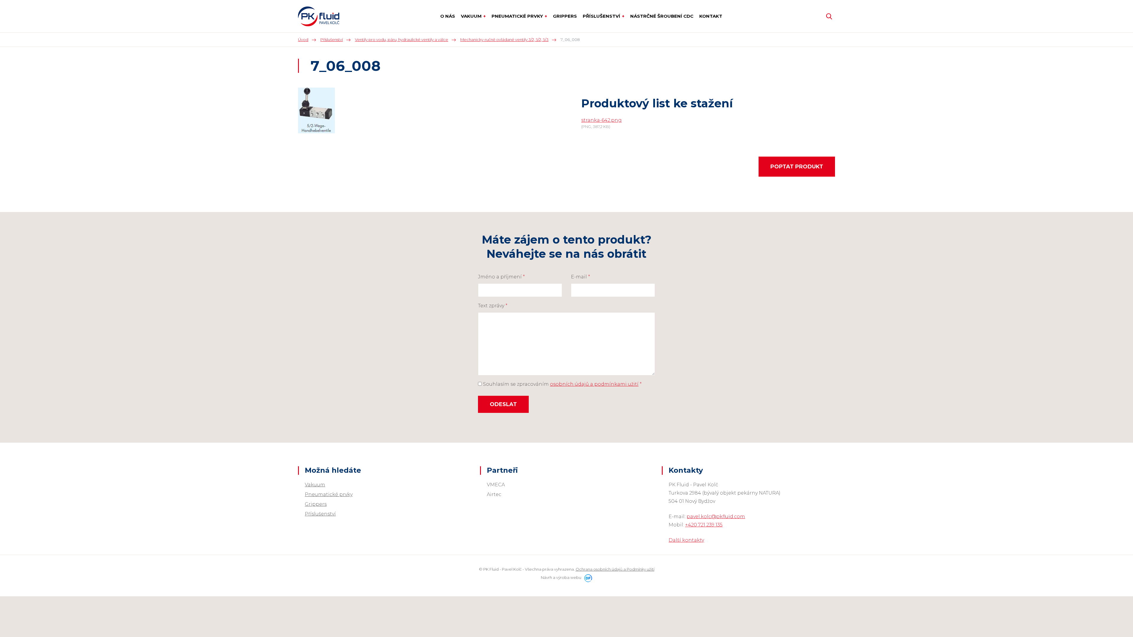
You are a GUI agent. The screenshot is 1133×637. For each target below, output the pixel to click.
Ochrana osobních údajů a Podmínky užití (615, 569)
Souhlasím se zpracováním (562, 384)
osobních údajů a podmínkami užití (594, 384)
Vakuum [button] (472, 16)
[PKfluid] (318, 16)
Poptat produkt (796, 166)
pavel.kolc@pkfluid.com (716, 516)
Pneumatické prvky (329, 494)
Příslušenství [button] (602, 16)
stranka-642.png (601, 120)
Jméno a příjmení (501, 277)
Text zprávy (492, 305)
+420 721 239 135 (704, 525)
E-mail (580, 277)
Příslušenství (320, 514)
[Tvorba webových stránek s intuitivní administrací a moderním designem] (587, 577)
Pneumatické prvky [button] (518, 16)
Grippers (316, 504)
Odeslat (503, 404)
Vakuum (315, 484)
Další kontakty (686, 540)
